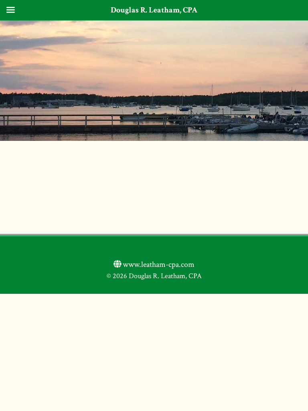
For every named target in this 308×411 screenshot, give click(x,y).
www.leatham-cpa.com (158, 264)
